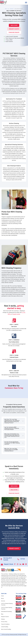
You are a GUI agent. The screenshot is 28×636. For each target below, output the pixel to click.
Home (6, 8)
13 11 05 (23, 312)
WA (8, 8)
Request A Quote (14, 29)
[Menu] (26, 2)
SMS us (9, 314)
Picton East (11, 8)
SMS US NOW (14, 25)
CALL (14, 489)
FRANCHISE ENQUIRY (14, 32)
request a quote (16, 314)
